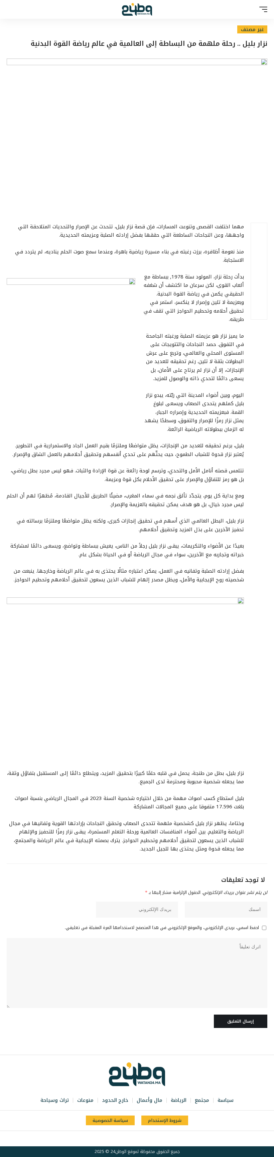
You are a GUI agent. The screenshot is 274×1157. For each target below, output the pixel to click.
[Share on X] (259, 247)
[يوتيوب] (140, 1138)
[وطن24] (137, 9)
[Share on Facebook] (259, 231)
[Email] (259, 279)
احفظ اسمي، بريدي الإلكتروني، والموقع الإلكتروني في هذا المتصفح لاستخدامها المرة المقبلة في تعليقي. (162, 928)
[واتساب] (125, 1138)
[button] (261, 9)
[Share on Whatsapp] (259, 263)
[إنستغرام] (132, 1138)
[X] (147, 1138)
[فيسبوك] (154, 1138)
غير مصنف (252, 29)
